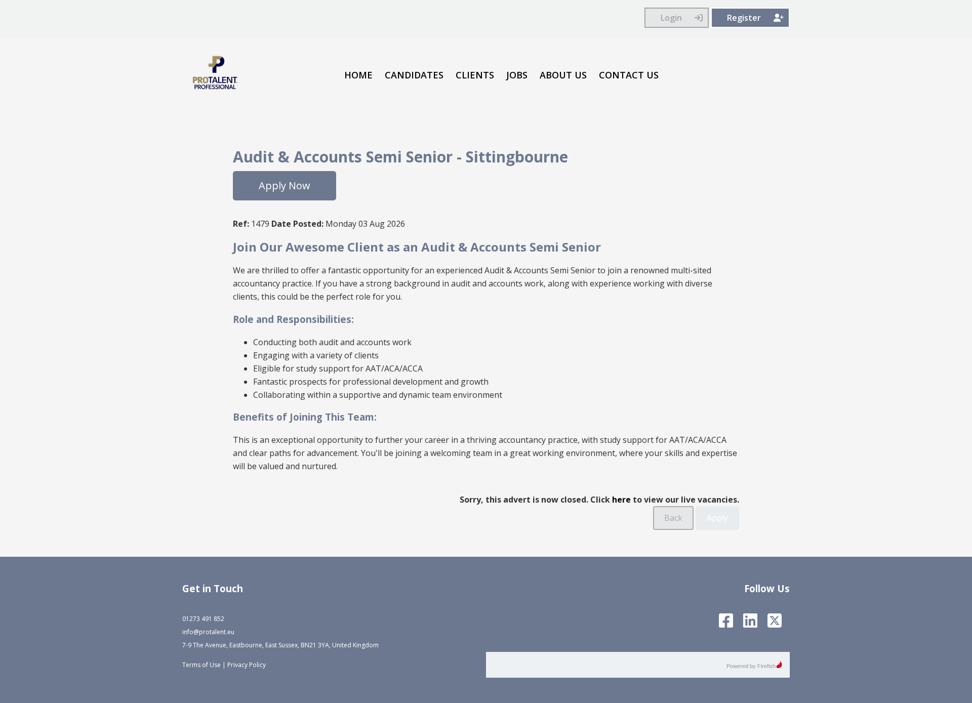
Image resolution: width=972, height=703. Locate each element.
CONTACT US (629, 75)
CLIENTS (475, 75)
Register (744, 17)
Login (671, 17)
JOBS (517, 75)
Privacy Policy (246, 664)
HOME (358, 75)
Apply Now (284, 185)
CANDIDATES (414, 75)
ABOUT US (563, 75)
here (621, 499)
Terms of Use (201, 664)
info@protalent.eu (208, 632)
